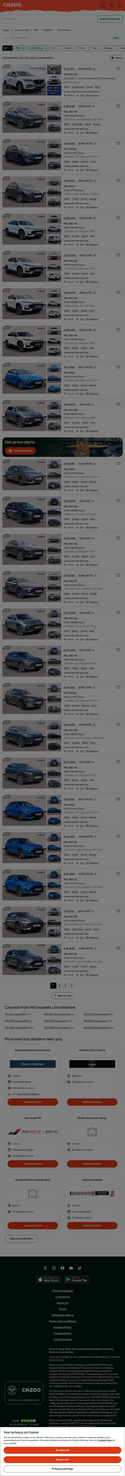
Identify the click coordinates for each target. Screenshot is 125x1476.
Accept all (63, 1450)
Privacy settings (62, 1469)
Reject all (62, 1459)
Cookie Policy (105, 1440)
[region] (62, 1451)
